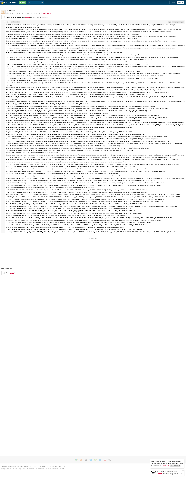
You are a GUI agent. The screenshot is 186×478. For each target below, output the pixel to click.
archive (26, 466)
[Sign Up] (153, 472)
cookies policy (17, 469)
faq (31, 466)
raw (170, 22)
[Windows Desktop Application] (91, 460)
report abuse (54, 469)
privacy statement (6, 469)
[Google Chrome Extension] (76, 460)
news (60, 466)
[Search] (42, 2)
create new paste (6, 466)
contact (61, 469)
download (175, 22)
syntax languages (17, 466)
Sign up (180, 2)
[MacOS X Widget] (100, 460)
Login (173, 2)
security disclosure (38, 469)
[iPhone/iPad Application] (86, 460)
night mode (41, 466)
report (181, 22)
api (47, 466)
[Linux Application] (109, 460)
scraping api (53, 466)
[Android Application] (95, 460)
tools (35, 466)
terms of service (27, 469)
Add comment (47, 13)
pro (64, 466)
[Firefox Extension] (81, 460)
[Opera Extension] (105, 460)
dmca (47, 469)
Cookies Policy (165, 466)
